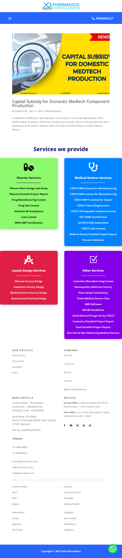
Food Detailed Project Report (93, 327)
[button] (113, 549)
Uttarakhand (70, 524)
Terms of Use (18, 361)
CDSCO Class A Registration (93, 205)
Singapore (68, 529)
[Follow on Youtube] (71, 425)
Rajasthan (17, 524)
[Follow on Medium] (77, 425)
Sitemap (67, 380)
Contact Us (69, 363)
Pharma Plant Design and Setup (29, 188)
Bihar (14, 492)
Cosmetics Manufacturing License (93, 281)
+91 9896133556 (19, 447)
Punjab (15, 518)
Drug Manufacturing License (29, 199)
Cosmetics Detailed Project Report (93, 321)
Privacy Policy (18, 355)
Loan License (28, 217)
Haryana (68, 486)
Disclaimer (17, 366)
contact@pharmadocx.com (25, 461)
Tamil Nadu (17, 529)
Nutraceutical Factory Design (28, 298)
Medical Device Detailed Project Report (93, 234)
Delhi (14, 498)
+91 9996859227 (19, 453)
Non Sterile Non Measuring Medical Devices (93, 332)
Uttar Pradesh (70, 518)
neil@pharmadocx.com (23, 473)
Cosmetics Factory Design (29, 286)
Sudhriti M (21, 111)
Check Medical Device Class (93, 298)
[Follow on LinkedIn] (90, 425)
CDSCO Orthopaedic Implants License (93, 211)
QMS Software (93, 304)
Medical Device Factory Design (28, 292)
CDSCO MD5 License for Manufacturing (93, 188)
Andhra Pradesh (19, 486)
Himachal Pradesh (72, 492)
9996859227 (104, 18)
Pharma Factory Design (29, 281)
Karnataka (68, 498)
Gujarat (15, 504)
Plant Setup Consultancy (93, 292)
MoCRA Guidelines (93, 309)
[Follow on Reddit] (83, 425)
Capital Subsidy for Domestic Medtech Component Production (60, 103)
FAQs (14, 372)
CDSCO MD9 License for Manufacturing (93, 194)
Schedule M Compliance (28, 211)
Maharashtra (18, 512)
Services (67, 372)
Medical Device (53, 111)
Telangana (68, 512)
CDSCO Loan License (93, 228)
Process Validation (93, 239)
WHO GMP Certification (29, 222)
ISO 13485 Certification (93, 217)
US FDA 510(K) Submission (93, 222)
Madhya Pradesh (72, 504)
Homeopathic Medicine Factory (93, 286)
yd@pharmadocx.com (22, 467)
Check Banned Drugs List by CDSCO (93, 315)
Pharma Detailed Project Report (29, 194)
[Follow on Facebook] (64, 425)
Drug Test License (28, 205)
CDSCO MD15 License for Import (93, 199)
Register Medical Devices (75, 389)
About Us (68, 355)
